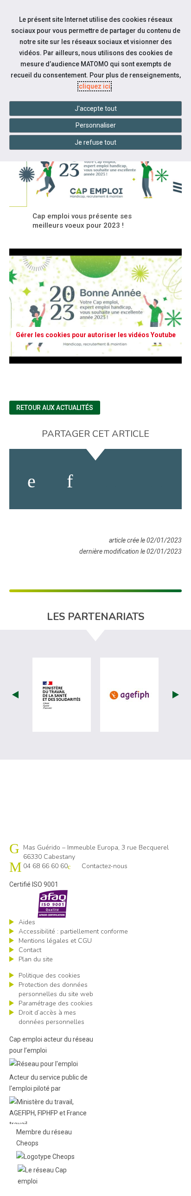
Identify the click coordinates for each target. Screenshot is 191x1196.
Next (175, 695)
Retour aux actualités (54, 407)
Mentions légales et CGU (55, 940)
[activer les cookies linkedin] (69, 481)
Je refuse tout (95, 142)
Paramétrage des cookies (56, 1003)
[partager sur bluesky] (156, 481)
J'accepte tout (96, 108)
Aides (27, 922)
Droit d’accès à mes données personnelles (51, 1017)
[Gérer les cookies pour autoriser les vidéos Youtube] (95, 358)
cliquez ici (94, 86)
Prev (15, 695)
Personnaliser (96, 125)
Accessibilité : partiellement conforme (73, 931)
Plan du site (36, 959)
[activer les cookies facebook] (31, 481)
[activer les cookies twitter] (111, 481)
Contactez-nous (104, 866)
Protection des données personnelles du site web (56, 989)
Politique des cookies (49, 975)
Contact (30, 950)
